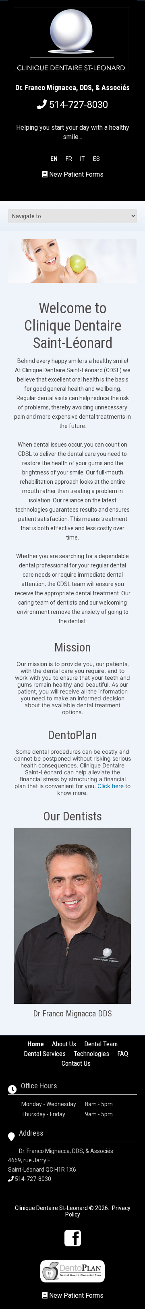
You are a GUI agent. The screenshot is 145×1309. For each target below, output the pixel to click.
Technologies (91, 1054)
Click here (110, 785)
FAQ (122, 1054)
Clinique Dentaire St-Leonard (51, 1208)
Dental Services (45, 1054)
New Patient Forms (76, 174)
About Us (64, 1044)
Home (35, 1044)
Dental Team (101, 1044)
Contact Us (76, 1063)
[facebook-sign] (72, 1238)
